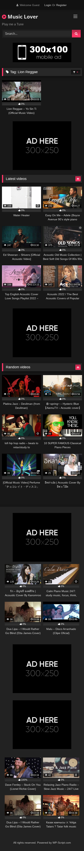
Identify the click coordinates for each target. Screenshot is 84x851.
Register (61, 5)
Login (47, 5)
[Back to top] (72, 839)
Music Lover (22, 16)
